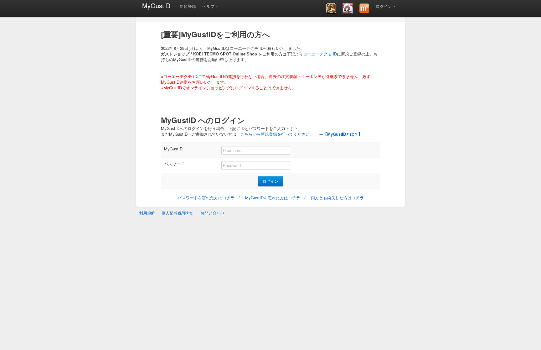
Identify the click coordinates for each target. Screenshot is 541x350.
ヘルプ (208, 6)
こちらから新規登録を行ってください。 (277, 134)
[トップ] (364, 8)
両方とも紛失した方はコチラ (337, 198)
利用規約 (147, 213)
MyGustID (156, 5)
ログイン (384, 6)
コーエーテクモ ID (320, 54)
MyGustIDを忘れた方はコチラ (272, 198)
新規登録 (188, 6)
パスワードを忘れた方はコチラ (206, 198)
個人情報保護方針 (178, 213)
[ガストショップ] (347, 8)
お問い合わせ (212, 213)
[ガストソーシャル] (331, 8)
